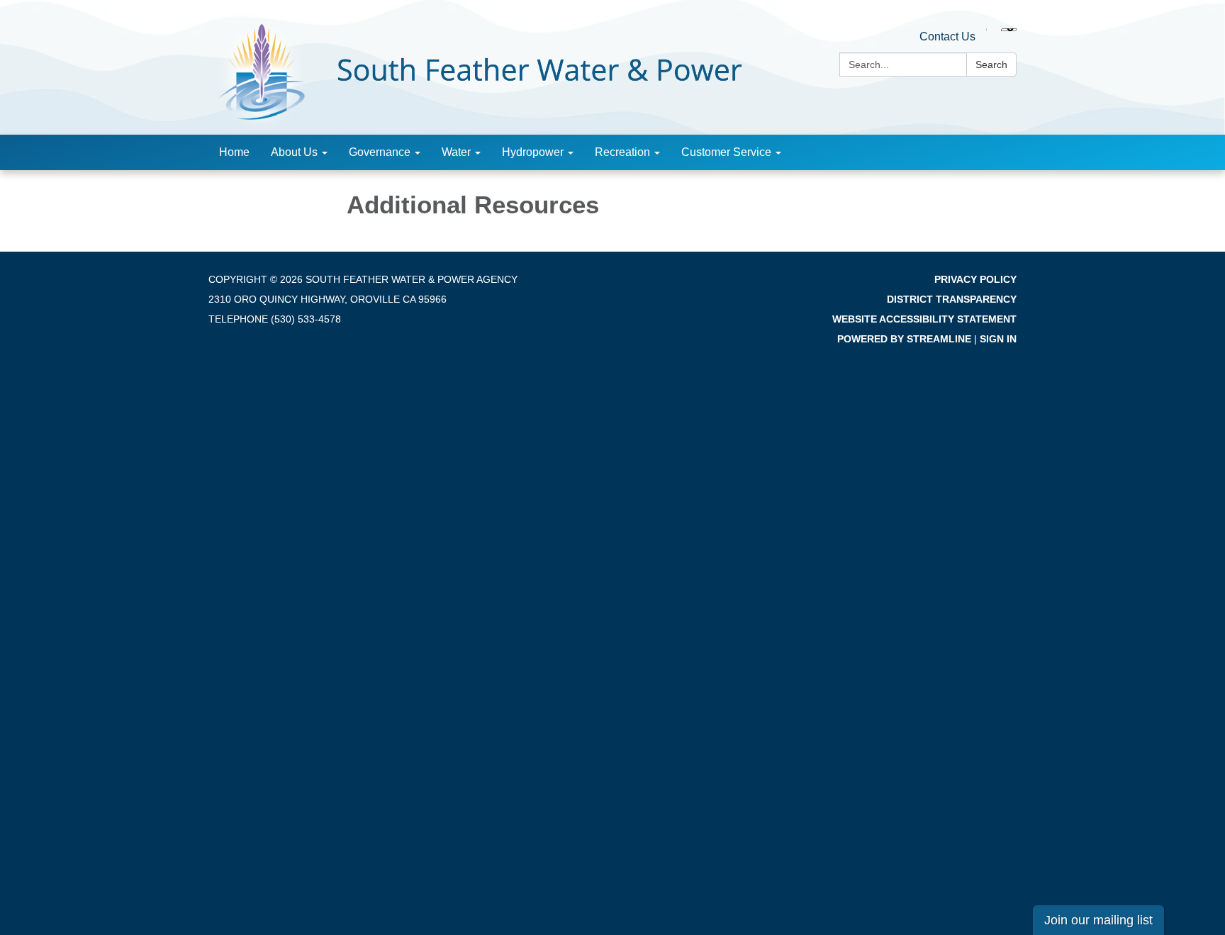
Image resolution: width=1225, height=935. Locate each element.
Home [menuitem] (234, 152)
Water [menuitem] (456, 152)
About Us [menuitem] (294, 152)
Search (991, 64)
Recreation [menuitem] (622, 152)
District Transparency (952, 299)
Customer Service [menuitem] (726, 152)
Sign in (998, 339)
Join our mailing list (1098, 920)
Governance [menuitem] (379, 152)
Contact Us (947, 36)
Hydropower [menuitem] (533, 152)
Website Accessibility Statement (924, 319)
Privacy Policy (975, 279)
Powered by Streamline (904, 339)
